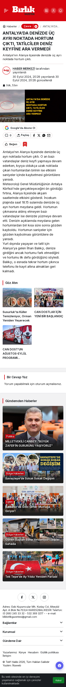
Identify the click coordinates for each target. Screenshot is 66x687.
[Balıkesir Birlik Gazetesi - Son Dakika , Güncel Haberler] (23, 10)
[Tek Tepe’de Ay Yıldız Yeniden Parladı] (33, 566)
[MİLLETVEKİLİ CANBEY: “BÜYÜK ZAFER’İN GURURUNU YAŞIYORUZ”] (33, 428)
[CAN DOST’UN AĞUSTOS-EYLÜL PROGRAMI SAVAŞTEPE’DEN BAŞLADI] (17, 342)
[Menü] (6, 10)
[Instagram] (44, 597)
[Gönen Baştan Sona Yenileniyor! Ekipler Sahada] (33, 533)
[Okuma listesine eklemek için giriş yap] (25, 144)
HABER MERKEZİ (24, 68)
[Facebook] (22, 597)
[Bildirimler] (60, 10)
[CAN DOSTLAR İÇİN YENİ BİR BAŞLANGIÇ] (48, 305)
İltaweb (16, 665)
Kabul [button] (58, 680)
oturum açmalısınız (48, 384)
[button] (46, 10)
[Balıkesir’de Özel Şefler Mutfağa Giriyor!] (33, 501)
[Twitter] (33, 597)
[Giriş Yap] (53, 10)
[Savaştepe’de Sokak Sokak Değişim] (33, 468)
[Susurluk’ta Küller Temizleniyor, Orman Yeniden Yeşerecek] (17, 305)
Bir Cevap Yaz (17, 377)
